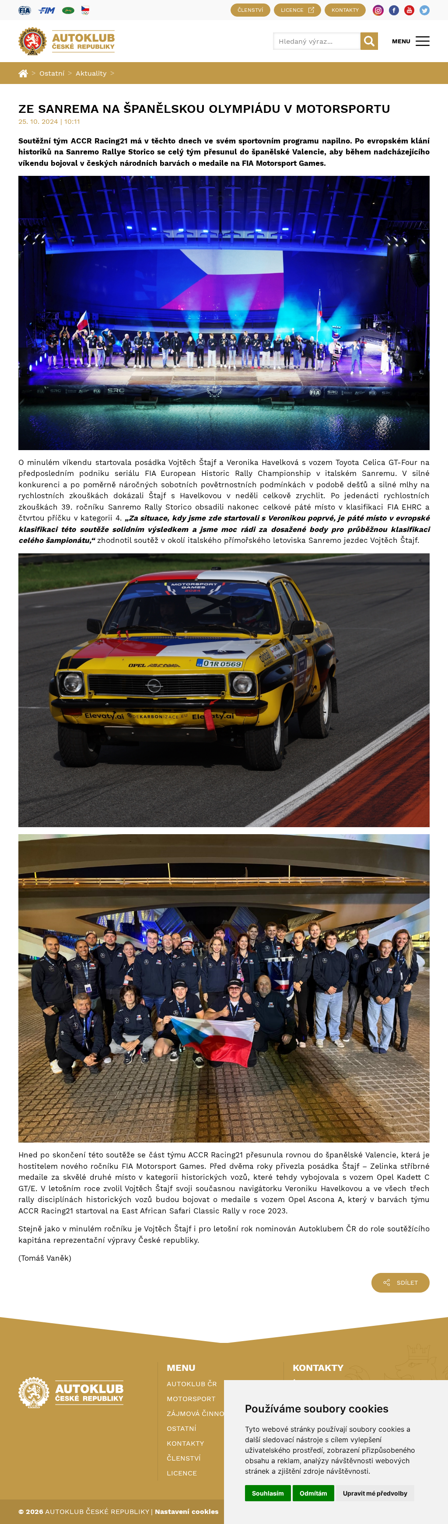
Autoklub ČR (192, 1384)
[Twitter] (425, 10)
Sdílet (407, 1282)
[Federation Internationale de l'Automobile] (24, 10)
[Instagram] (378, 10)
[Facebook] (394, 10)
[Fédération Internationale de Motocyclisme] (46, 10)
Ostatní (51, 73)
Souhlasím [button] (268, 1493)
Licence (292, 10)
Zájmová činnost (200, 1413)
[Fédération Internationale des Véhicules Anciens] (68, 10)
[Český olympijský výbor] (85, 10)
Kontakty (345, 10)
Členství (250, 10)
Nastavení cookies (187, 1511)
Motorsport (191, 1399)
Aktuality (91, 73)
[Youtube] (409, 10)
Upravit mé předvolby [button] (375, 1493)
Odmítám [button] (313, 1493)
